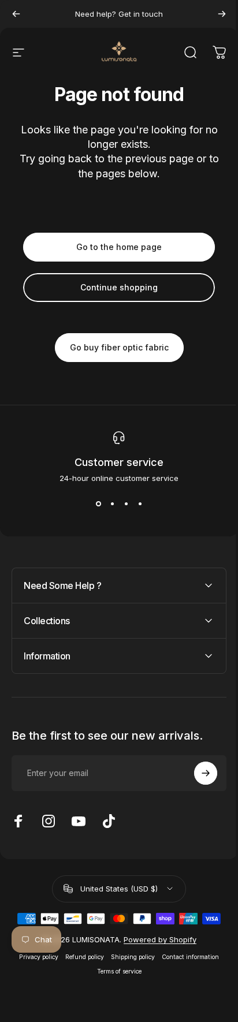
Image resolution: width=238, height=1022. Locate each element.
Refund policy (80, 957)
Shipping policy (129, 957)
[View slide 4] (140, 503)
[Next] (222, 14)
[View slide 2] (112, 503)
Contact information (186, 957)
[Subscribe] (197, 773)
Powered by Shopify (155, 939)
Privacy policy (34, 957)
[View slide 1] (98, 503)
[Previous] (16, 14)
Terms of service (114, 971)
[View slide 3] (126, 503)
